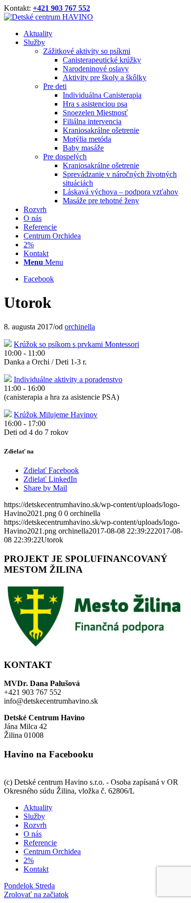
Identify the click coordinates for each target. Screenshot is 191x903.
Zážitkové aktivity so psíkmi (86, 51)
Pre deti (55, 86)
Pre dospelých (65, 156)
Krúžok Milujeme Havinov (55, 414)
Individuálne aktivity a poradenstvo (68, 379)
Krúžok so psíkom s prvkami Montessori (76, 344)
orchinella (80, 326)
